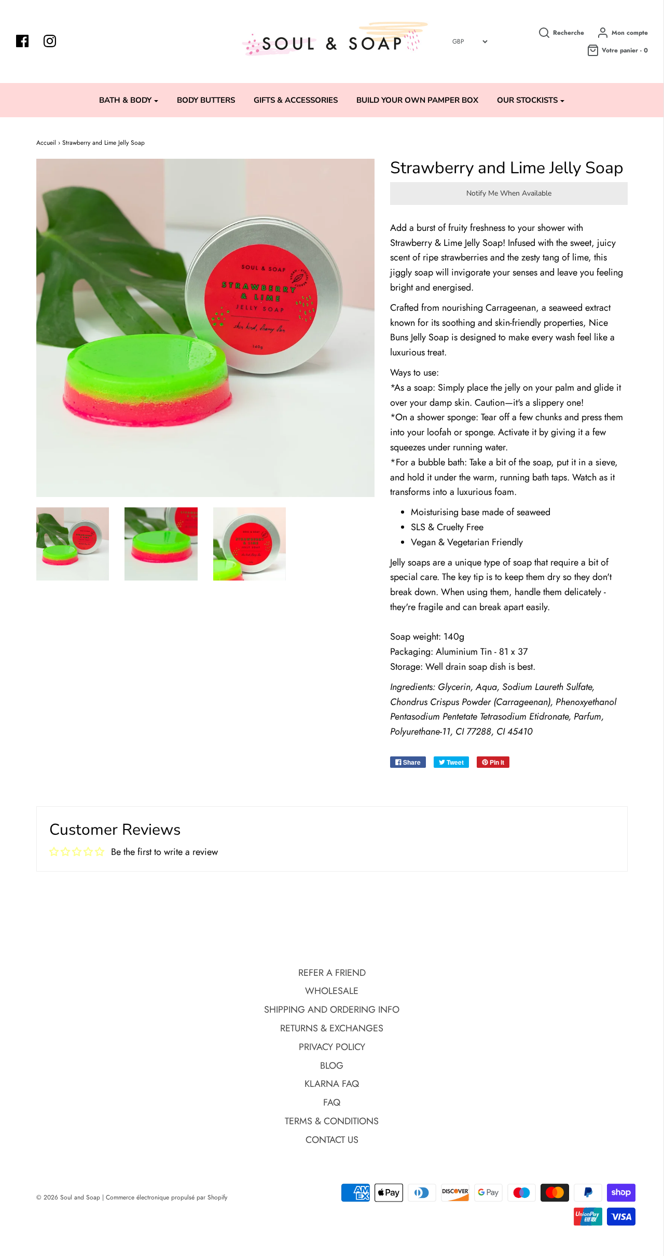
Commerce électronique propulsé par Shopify (166, 1197)
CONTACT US (332, 1140)
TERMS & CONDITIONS (332, 1121)
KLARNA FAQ (332, 1084)
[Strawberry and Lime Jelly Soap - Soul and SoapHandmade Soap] (72, 544)
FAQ (331, 1102)
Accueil (46, 142)
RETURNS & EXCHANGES (331, 1028)
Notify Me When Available (508, 193)
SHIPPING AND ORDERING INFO (331, 1009)
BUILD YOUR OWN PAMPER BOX (417, 100)
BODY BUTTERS (206, 100)
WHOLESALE (331, 991)
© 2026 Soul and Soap (68, 1197)
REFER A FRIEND (332, 972)
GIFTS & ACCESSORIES (296, 100)
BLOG (331, 1065)
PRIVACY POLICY (332, 1047)
